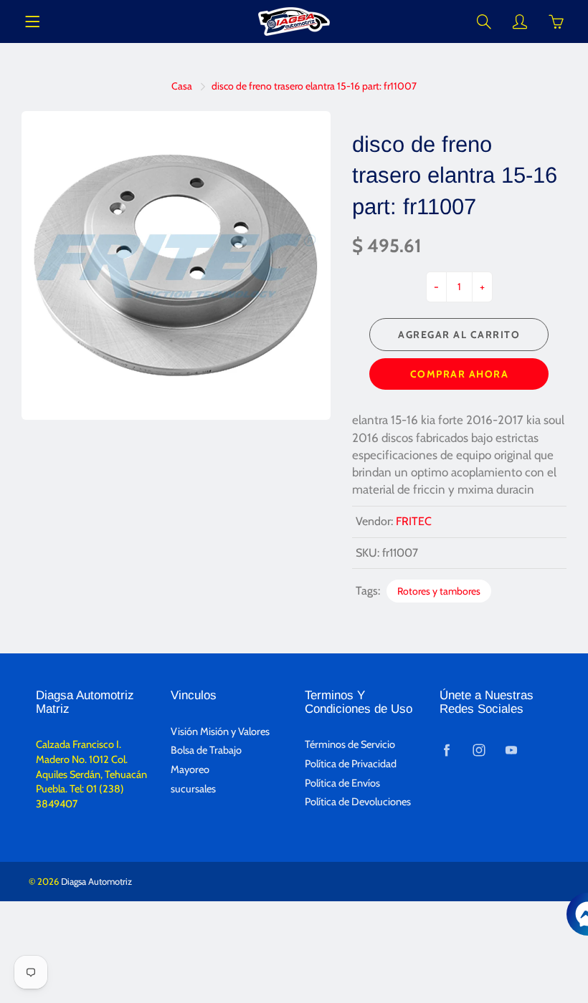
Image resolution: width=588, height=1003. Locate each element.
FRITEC (414, 521)
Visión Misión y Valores (220, 731)
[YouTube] (511, 749)
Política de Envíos (342, 783)
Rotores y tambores (438, 591)
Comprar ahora (459, 374)
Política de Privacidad (351, 763)
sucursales (193, 788)
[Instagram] (479, 749)
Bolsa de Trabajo (206, 750)
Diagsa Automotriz (96, 881)
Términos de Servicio (350, 744)
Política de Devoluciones (358, 801)
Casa (181, 86)
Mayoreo (190, 769)
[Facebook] (447, 749)
